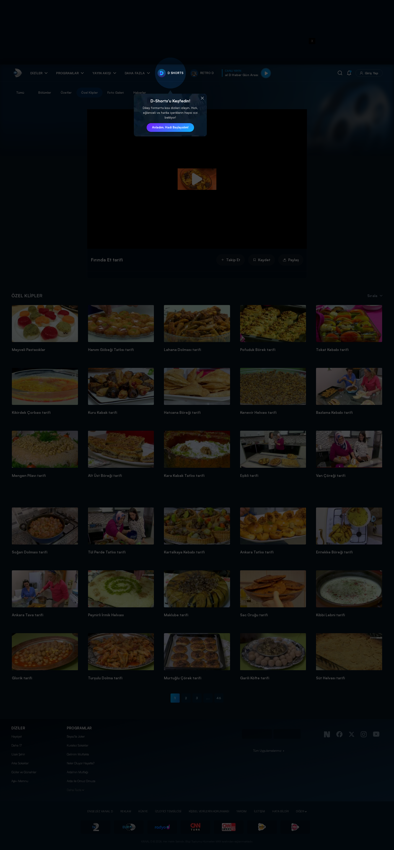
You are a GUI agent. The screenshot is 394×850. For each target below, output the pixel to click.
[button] (202, 98)
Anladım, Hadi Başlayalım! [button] (170, 127)
